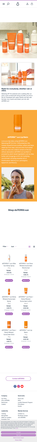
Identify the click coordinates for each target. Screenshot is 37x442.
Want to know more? (18, 437)
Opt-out (18, 435)
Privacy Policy (18, 440)
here (16, 428)
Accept (18, 432)
